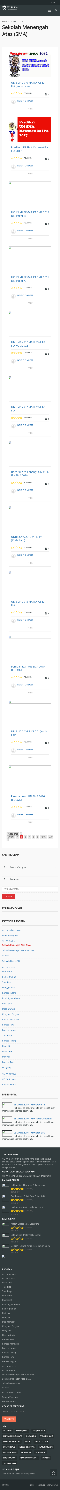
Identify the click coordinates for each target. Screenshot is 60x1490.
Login (52, 2)
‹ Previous (14, 835)
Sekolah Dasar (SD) (11, 961)
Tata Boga (7, 1035)
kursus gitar (9, 1447)
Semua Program (10, 935)
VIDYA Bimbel (8, 941)
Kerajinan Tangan (10, 1014)
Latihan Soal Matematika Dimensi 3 (28, 1207)
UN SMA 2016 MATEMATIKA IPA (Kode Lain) (28, 84)
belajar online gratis (12, 1436)
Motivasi (6, 1056)
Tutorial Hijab (9, 1463)
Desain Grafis (8, 1008)
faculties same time (11, 1441)
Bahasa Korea (9, 1030)
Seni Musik (7, 971)
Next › (43, 837)
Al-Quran (7, 1430)
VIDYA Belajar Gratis (11, 930)
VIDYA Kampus (9, 1073)
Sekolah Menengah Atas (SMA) (16, 945)
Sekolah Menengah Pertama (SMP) (18, 950)
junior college (41, 1441)
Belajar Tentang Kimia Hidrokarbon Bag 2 (30, 1245)
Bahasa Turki (8, 1062)
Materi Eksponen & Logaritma (25, 1223)
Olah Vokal (41, 1452)
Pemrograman (9, 976)
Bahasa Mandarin (10, 1019)
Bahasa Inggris (9, 992)
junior (27, 1441)
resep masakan (9, 1458)
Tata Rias (6, 982)
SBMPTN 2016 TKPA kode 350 (29, 1132)
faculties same (46, 1436)
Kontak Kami (52, 1485)
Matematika (26, 1452)
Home (32, 1485)
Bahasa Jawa (8, 1024)
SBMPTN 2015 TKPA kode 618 (29, 1104)
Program (41, 1485)
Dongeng (6, 1067)
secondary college (28, 1458)
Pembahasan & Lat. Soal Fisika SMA (28, 1196)
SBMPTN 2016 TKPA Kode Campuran (33, 1118)
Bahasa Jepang (9, 1040)
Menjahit (6, 1046)
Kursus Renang (9, 1452)
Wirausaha (7, 1051)
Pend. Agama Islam (11, 998)
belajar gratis (39, 1430)
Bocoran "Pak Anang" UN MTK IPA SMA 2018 (30, 473)
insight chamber (25, 100)
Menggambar (8, 987)
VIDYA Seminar (9, 1079)
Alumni (5, 955)
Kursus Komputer (27, 1447)
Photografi (7, 1003)
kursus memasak (46, 1447)
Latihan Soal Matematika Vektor (26, 1235)
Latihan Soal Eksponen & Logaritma (28, 1185)
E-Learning (31, 1436)
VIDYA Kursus (8, 967)
